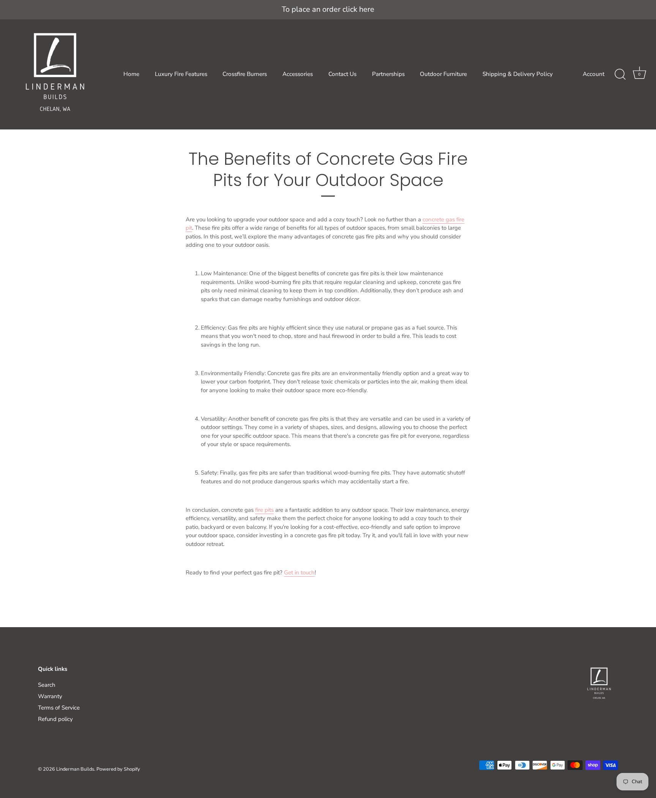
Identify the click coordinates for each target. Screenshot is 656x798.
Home (131, 74)
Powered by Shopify (118, 769)
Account (593, 74)
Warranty (50, 696)
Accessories (297, 74)
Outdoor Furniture (443, 74)
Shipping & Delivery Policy (518, 74)
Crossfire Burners (244, 74)
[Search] (620, 74)
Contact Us (342, 74)
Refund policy (55, 719)
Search (46, 685)
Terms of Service (59, 707)
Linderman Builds (75, 769)
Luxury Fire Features (181, 74)
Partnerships (388, 74)
